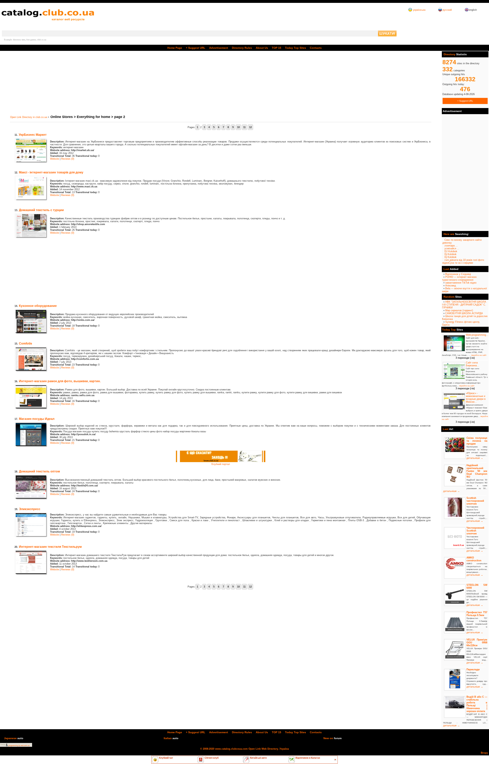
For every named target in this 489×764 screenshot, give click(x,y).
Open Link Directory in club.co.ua (28, 117)
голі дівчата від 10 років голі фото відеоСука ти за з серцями (463, 261)
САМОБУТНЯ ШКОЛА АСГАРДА (464, 313)
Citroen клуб (211, 758)
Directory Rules (242, 47)
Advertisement (218, 47)
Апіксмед (450, 285)
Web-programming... (477, 334)
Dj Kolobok (450, 254)
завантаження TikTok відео (460, 282)
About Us (262, 47)
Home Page (174, 47)
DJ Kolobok (450, 251)
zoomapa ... (451, 245)
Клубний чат (166, 758)
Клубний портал (220, 464)
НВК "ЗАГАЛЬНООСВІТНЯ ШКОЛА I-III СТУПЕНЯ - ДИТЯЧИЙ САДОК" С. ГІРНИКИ (464, 304)
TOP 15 (276, 47)
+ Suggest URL (465, 101)
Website (54, 158)
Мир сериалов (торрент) (459, 310)
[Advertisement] (120, 83)
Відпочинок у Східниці (458, 274)
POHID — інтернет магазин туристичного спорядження (459, 278)
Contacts (316, 47)
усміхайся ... (451, 248)
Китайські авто (258, 758)
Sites (295, 47)
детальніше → (474, 458)
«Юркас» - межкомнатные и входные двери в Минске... (476, 397)
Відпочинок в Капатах (307, 758)
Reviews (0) (67, 158)
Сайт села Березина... (472, 364)
